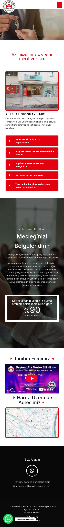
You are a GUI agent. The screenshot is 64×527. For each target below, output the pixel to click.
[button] (32, 140)
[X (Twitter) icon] (30, 517)
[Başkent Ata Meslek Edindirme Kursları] (9, 4)
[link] (32, 91)
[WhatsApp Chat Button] (8, 519)
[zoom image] (54, 75)
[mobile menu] (59, 5)
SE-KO (39, 520)
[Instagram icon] (37, 517)
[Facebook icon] (27, 517)
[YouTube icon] (33, 517)
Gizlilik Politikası (32, 512)
